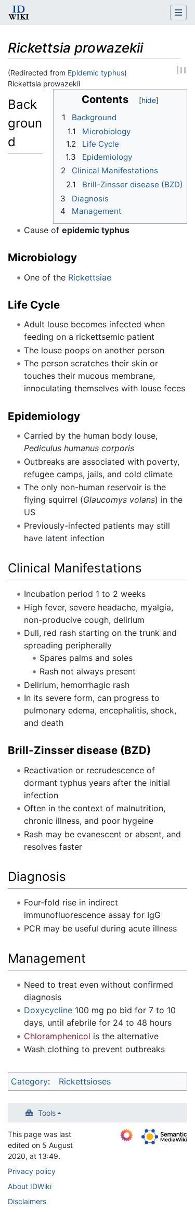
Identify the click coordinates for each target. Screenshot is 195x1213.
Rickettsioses (85, 1081)
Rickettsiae (89, 277)
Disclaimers (27, 1201)
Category (29, 1081)
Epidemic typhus (96, 72)
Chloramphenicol (57, 1036)
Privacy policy (32, 1171)
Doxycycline (48, 1010)
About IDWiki (29, 1186)
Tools (47, 1112)
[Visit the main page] (18, 13)
